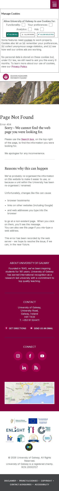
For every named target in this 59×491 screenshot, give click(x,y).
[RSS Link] (36, 367)
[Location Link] (29, 401)
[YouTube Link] (42, 355)
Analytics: (21, 29)
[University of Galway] (15, 77)
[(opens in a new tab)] (29, 423)
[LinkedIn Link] (24, 367)
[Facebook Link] (30, 355)
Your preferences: (38, 24)
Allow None (29, 34)
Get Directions (17, 328)
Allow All (13, 34)
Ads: (36, 29)
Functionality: (13, 24)
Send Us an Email (43, 328)
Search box (27, 139)
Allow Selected (47, 34)
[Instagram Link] (18, 355)
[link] (29, 421)
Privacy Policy (19, 66)
